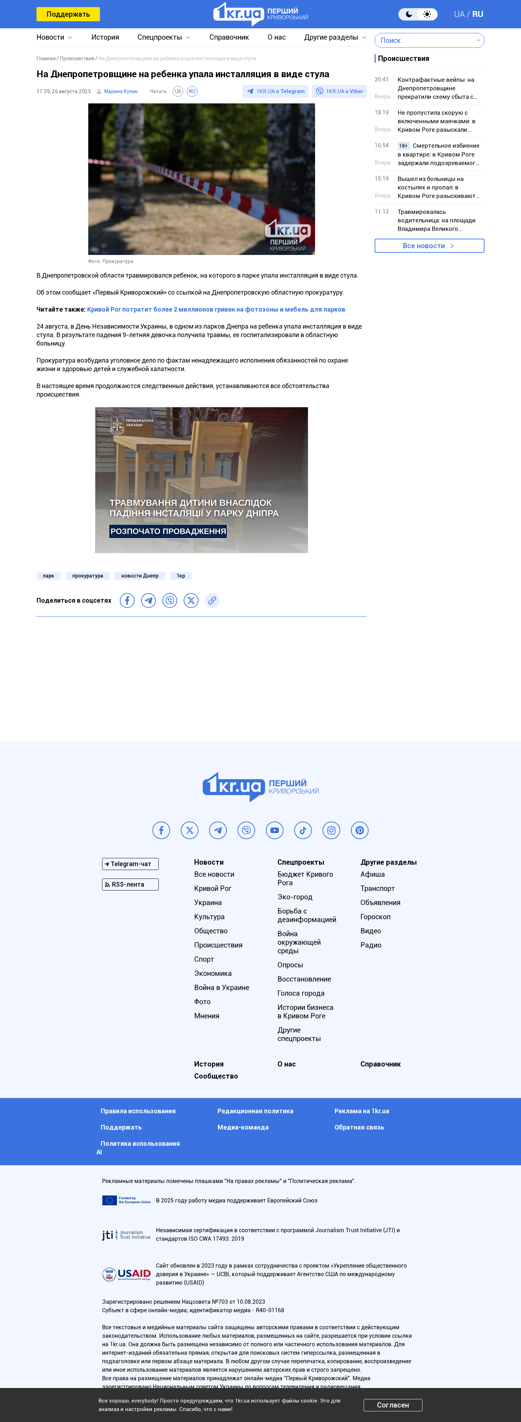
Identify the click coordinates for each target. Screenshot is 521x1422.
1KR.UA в (281, 91)
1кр (181, 576)
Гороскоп (375, 916)
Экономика (213, 973)
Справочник (229, 37)
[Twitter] (191, 600)
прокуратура (87, 576)
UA (459, 14)
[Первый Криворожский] (260, 14)
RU (477, 14)
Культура (209, 916)
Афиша (372, 874)
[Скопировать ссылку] (212, 600)
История (105, 37)
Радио (370, 945)
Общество (211, 931)
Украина (208, 902)
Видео (370, 931)
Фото (202, 1001)
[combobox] (424, 40)
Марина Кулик (121, 91)
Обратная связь (359, 1127)
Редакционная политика (255, 1111)
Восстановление (304, 979)
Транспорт (377, 888)
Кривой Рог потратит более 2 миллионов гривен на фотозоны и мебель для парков (216, 309)
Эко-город (295, 897)
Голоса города (301, 993)
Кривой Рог (212, 888)
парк (48, 576)
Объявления (380, 902)
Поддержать (68, 14)
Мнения (206, 1016)
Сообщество (216, 1076)
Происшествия (218, 945)
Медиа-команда (243, 1127)
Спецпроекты (160, 37)
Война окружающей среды (299, 942)
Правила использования (138, 1111)
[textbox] (424, 40)
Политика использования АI (138, 1148)
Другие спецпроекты (299, 1034)
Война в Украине (221, 987)
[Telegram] (148, 600)
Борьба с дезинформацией (307, 915)
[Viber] (169, 600)
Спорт (204, 959)
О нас (277, 37)
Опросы (290, 965)
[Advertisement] (202, 673)
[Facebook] (127, 600)
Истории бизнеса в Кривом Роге (306, 1011)
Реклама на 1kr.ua (362, 1111)
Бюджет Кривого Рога (305, 878)
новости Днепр (139, 576)
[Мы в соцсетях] (161, 830)
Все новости (424, 245)
